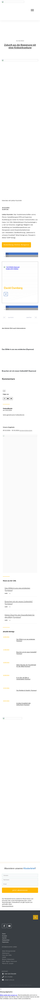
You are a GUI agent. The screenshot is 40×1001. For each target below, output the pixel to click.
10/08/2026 (6, 662)
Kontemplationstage (25, 430)
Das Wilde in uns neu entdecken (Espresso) (20, 342)
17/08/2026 (6, 649)
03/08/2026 (6, 675)
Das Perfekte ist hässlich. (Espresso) (26, 690)
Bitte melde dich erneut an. (8, 995)
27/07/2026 (6, 688)
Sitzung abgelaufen (6, 992)
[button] (7, 254)
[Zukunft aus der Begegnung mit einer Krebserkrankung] (20, 128)
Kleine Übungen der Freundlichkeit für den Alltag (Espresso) (20, 617)
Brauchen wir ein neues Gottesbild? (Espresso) (20, 364)
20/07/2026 (6, 700)
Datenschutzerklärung (7, 906)
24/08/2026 (6, 636)
